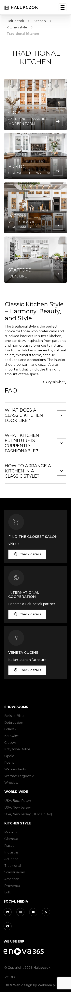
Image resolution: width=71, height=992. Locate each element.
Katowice (11, 736)
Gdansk (10, 729)
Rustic (9, 846)
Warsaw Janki (15, 769)
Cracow (10, 743)
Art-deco (11, 859)
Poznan (10, 762)
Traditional (12, 866)
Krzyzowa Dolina (17, 749)
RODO (9, 977)
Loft (7, 892)
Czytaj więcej (56, 382)
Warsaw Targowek (19, 776)
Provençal (12, 886)
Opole (9, 756)
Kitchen (40, 21)
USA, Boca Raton (17, 801)
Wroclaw (11, 782)
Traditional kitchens (20, 350)
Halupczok (15, 21)
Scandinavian (14, 872)
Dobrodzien (13, 722)
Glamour (11, 839)
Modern (10, 832)
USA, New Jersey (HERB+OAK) (28, 814)
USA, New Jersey (17, 807)
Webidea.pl (47, 985)
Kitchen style (17, 27)
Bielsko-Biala (14, 716)
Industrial (12, 852)
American (11, 879)
